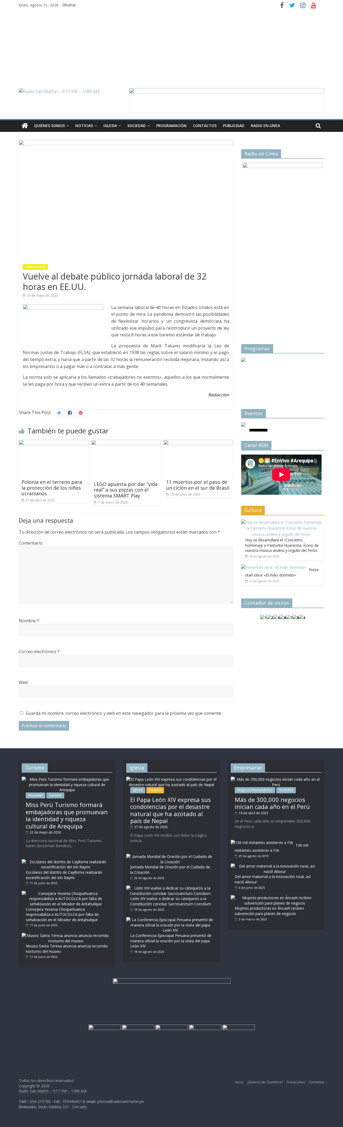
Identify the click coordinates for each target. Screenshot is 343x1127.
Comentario (31, 543)
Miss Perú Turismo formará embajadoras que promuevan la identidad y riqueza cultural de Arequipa (67, 815)
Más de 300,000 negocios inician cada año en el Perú (272, 802)
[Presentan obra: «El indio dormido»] (273, 567)
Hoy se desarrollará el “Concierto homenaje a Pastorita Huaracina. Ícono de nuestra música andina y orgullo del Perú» (282, 545)
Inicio (239, 1082)
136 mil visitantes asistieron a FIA (271, 848)
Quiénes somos (49, 125)
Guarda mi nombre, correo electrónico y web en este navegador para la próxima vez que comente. (124, 713)
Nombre (29, 621)
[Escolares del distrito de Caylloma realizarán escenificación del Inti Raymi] (66, 861)
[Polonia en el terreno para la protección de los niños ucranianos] (53, 443)
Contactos (205, 125)
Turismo (55, 795)
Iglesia (110, 125)
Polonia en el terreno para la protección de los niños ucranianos (51, 488)
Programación (171, 125)
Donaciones (296, 1082)
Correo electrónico (39, 651)
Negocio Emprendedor (255, 790)
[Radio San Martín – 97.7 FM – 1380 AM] (25, 126)
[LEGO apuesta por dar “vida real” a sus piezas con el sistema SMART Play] (126, 443)
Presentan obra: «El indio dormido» (282, 572)
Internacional (35, 267)
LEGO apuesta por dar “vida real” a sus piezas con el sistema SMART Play (126, 490)
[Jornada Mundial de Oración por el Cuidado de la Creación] (170, 856)
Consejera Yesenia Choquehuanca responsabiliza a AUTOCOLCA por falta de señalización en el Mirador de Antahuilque (62, 914)
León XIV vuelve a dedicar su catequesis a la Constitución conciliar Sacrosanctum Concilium (170, 901)
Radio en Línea (265, 125)
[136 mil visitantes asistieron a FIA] (262, 842)
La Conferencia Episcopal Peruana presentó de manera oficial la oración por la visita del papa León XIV (170, 941)
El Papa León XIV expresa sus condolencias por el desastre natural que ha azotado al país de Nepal (170, 810)
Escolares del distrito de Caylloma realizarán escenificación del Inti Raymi (64, 875)
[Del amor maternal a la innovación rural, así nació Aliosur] (275, 866)
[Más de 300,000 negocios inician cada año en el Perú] (276, 779)
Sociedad (136, 125)
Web (23, 682)
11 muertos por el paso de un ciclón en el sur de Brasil (197, 485)
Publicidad (233, 125)
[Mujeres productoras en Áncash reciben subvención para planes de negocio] (275, 897)
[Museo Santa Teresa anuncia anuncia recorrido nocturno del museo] (66, 935)
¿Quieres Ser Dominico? (265, 1082)
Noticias (84, 125)
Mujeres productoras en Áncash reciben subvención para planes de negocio (269, 911)
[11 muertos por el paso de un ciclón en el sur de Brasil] (198, 443)
